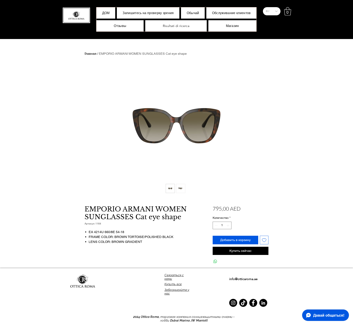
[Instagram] (233, 303)
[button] (287, 11)
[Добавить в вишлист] (264, 240)
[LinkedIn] (263, 303)
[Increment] (228, 225)
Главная (90, 54)
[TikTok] (243, 303)
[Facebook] (253, 303)
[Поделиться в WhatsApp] (215, 261)
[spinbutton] (222, 225)
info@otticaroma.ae (243, 279)
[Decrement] (215, 225)
